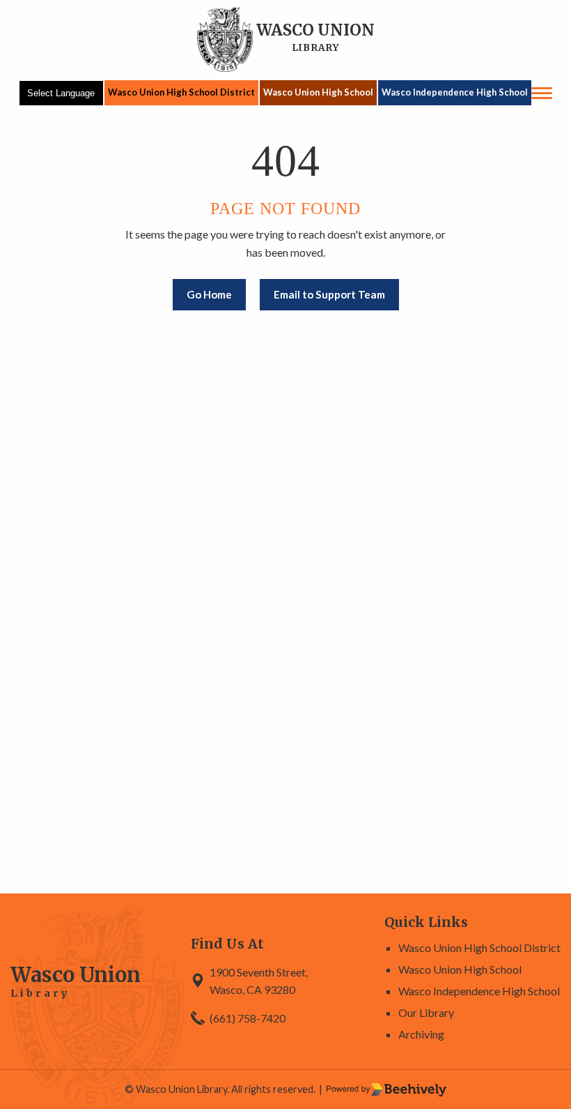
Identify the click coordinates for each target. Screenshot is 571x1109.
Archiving (421, 1034)
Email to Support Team (329, 294)
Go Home (209, 294)
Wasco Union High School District (181, 92)
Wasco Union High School (318, 92)
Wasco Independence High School (455, 92)
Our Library (426, 1012)
